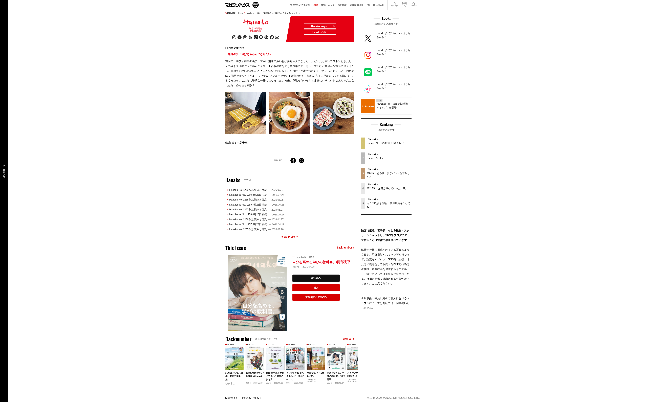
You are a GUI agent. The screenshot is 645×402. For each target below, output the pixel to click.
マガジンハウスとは (300, 5)
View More (288, 236)
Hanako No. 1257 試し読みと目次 (256, 209)
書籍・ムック (328, 5)
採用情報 (342, 5)
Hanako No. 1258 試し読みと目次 (256, 199)
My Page (394, 3)
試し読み (316, 278)
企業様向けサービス (360, 5)
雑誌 (315, 5)
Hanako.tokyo (319, 26)
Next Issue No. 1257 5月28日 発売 (256, 224)
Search (413, 3)
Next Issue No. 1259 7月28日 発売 (256, 204)
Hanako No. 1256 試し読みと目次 (256, 219)
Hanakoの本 (319, 32)
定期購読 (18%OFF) (316, 297)
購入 (316, 287)
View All (347, 339)
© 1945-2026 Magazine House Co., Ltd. (393, 397)
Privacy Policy (250, 397)
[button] (351, 363)
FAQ (404, 3)
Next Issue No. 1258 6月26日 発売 (256, 214)
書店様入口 (378, 5)
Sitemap (230, 397)
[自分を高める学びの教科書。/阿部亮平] (257, 293)
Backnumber (344, 247)
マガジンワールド (242, 5)
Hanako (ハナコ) (253, 13)
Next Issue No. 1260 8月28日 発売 (256, 194)
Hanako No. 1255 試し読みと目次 (256, 229)
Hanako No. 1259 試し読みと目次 (256, 189)
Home (240, 13)
